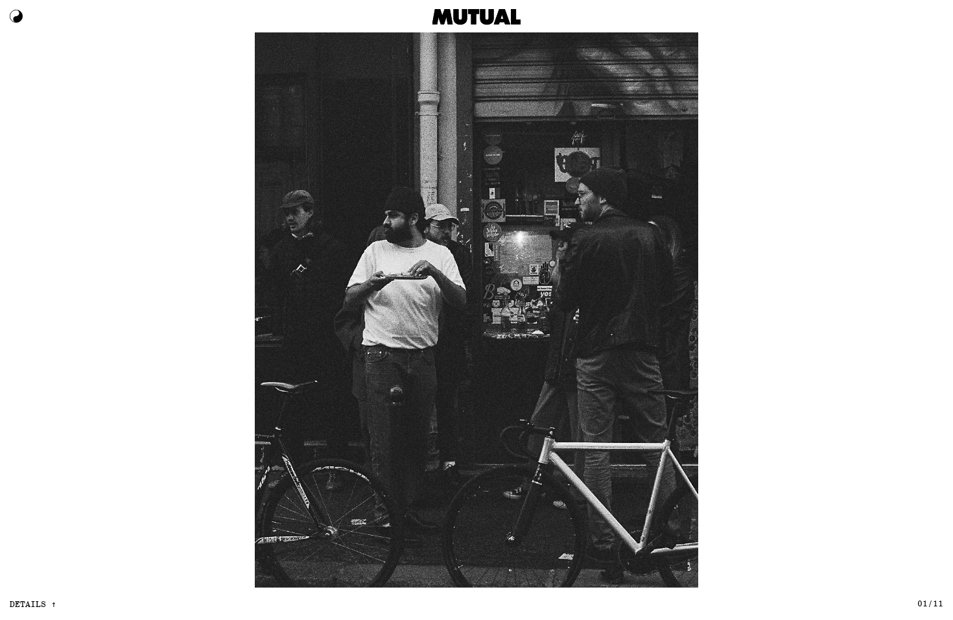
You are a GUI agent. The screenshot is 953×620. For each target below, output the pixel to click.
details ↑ (33, 603)
